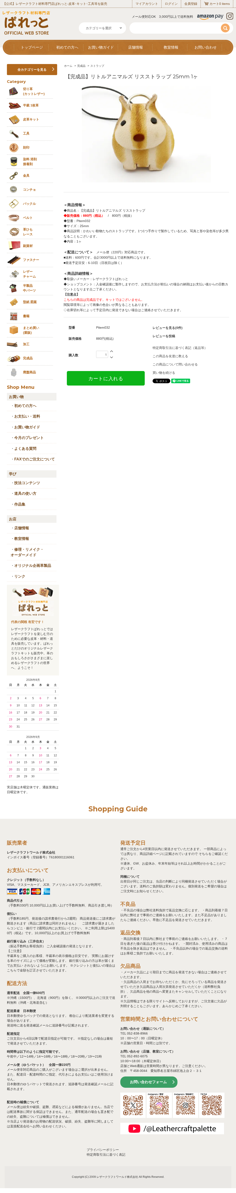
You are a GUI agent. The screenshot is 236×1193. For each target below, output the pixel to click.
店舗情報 (135, 47)
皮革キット (31, 119)
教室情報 (171, 47)
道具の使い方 (25, 493)
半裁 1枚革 (31, 105)
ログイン (171, 4)
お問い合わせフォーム (148, 1082)
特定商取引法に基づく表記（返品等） (180, 348)
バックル (29, 203)
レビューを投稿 (164, 336)
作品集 (19, 504)
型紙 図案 (30, 302)
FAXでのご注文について (34, 459)
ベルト (28, 217)
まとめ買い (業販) (31, 330)
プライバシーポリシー (103, 1150)
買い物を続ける (164, 372)
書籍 (26, 316)
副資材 (28, 246)
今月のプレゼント (29, 438)
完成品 (81, 65)
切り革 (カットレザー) (34, 91)
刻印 (26, 147)
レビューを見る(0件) (168, 328)
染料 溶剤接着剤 (30, 161)
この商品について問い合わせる (175, 364)
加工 (26, 344)
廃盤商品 (29, 372)
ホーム (68, 65)
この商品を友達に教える (170, 356)
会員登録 (190, 4)
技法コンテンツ (27, 483)
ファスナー (31, 260)
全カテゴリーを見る (32, 69)
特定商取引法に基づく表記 (106, 1154)
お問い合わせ (206, 47)
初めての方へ (67, 47)
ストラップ (97, 65)
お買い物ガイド (101, 47)
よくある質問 (25, 448)
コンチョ (29, 189)
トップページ (32, 47)
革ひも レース (28, 232)
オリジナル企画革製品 (32, 565)
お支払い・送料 (27, 416)
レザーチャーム (29, 274)
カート (214, 4)
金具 (26, 175)
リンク (19, 576)
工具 (26, 133)
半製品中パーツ (29, 288)
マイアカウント (147, 4)
